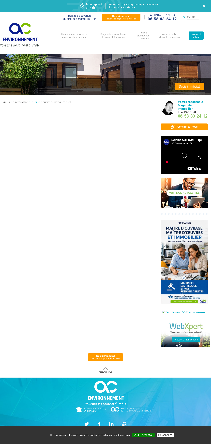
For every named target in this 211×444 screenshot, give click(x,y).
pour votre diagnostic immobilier (121, 17)
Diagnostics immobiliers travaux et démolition (113, 36)
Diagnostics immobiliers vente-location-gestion (74, 36)
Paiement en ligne (196, 36)
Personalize (165, 435)
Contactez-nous (187, 126)
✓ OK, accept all (143, 435)
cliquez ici (34, 102)
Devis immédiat (189, 86)
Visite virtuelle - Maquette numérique (170, 36)
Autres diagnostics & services (143, 35)
